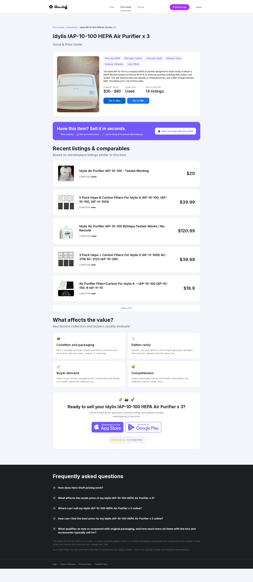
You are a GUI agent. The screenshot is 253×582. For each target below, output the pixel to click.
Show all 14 (126, 308)
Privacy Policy (85, 564)
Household (72, 27)
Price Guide (125, 7)
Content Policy (101, 564)
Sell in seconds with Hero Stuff (175, 131)
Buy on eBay (114, 101)
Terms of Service (67, 564)
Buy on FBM (138, 101)
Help (55, 564)
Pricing (140, 7)
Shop (111, 7)
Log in (199, 7)
